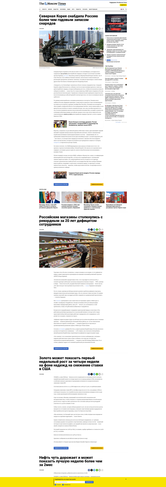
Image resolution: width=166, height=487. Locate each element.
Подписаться (83, 251)
